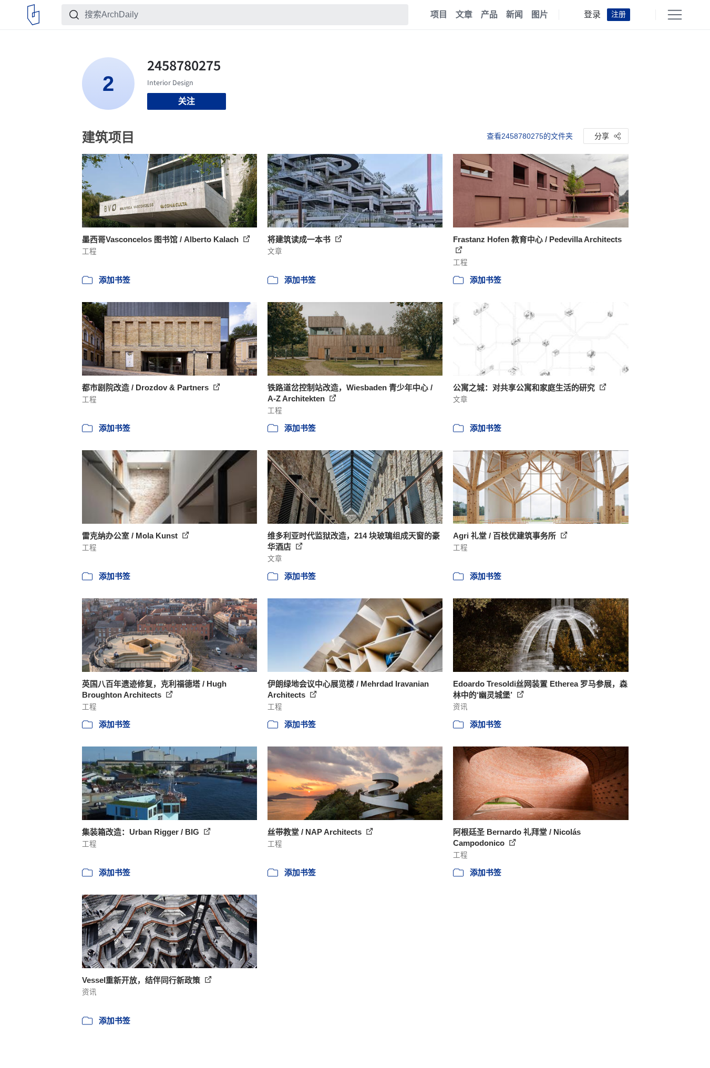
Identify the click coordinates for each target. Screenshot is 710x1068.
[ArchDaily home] (33, 14)
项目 (438, 14)
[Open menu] (674, 14)
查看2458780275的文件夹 (530, 136)
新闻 (514, 14)
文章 (464, 14)
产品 (489, 14)
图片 (539, 14)
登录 (592, 14)
